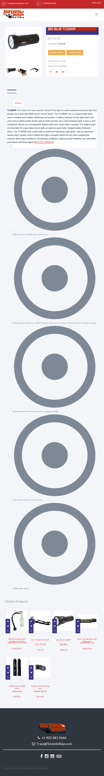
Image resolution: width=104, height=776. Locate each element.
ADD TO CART (57, 52)
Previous (7, 55)
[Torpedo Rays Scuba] (13, 15)
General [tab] (18, 103)
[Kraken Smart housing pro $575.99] (40, 654)
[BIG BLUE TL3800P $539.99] (63, 608)
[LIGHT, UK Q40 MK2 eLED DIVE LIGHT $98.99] (87, 608)
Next (40, 55)
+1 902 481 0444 (49, 3)
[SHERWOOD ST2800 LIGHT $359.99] (17, 654)
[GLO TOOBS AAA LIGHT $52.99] (40, 608)
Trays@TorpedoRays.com (18, 3)
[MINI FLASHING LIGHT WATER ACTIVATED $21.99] (17, 608)
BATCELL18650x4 (44, 142)
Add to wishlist (75, 52)
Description (11, 93)
